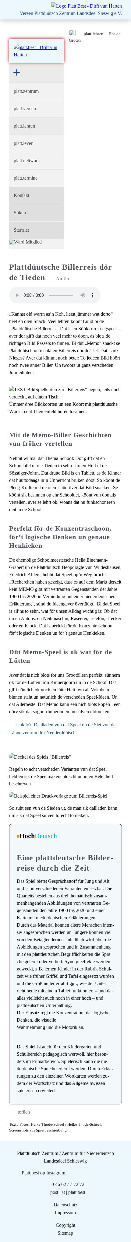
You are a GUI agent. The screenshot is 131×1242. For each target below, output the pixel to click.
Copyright (65, 1225)
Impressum (65, 1212)
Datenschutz (65, 1204)
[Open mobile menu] (15, 31)
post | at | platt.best (67, 1192)
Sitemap (65, 1233)
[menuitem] (36, 91)
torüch (24, 1111)
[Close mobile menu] (19, 72)
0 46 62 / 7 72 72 (67, 1184)
